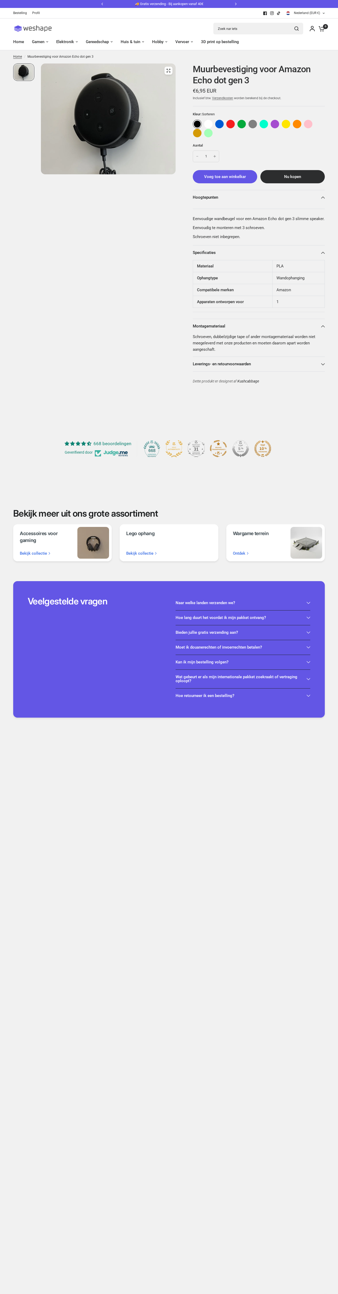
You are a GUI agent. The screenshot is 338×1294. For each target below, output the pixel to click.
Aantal (198, 145)
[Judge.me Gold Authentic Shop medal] (174, 448)
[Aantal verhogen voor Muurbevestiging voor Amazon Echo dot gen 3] (214, 156)
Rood (230, 124)
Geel (286, 124)
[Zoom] (168, 71)
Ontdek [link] (239, 553)
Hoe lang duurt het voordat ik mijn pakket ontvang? (221, 617)
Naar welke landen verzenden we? (205, 602)
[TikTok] (278, 13)
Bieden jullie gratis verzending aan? (207, 632)
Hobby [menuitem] (157, 41)
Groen (241, 124)
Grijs (252, 124)
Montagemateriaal (209, 326)
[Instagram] (272, 13)
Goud (197, 133)
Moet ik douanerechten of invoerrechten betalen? (219, 647)
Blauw (219, 124)
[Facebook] (265, 13)
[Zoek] (296, 28)
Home (17, 56)
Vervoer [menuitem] (182, 41)
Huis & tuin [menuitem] (130, 41)
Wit (208, 124)
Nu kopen (292, 176)
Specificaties (204, 252)
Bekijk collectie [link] (33, 553)
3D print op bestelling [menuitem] (220, 41)
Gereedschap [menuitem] (97, 41)
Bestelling (20, 13)
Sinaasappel (297, 124)
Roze (308, 124)
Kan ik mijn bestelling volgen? (202, 662)
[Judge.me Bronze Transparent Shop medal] (218, 448)
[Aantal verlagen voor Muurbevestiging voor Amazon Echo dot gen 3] (197, 156)
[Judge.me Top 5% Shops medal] (240, 448)
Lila (275, 124)
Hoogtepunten (205, 197)
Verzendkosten (222, 98)
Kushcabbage (248, 381)
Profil (36, 13)
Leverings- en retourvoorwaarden (222, 364)
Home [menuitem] (18, 41)
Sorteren (197, 124)
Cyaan (264, 124)
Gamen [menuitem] (38, 41)
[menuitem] (21, 13)
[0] (320, 28)
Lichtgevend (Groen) (208, 133)
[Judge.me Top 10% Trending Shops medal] (262, 448)
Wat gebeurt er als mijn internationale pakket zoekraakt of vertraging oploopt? (236, 679)
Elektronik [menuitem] (65, 41)
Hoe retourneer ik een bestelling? (205, 695)
